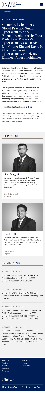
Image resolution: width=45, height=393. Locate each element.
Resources (5, 371)
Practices (5, 363)
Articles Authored (19, 20)
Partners (4, 366)
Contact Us (26, 360)
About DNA (5, 360)
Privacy (25, 363)
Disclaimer (25, 366)
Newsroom (7, 12)
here (30, 107)
